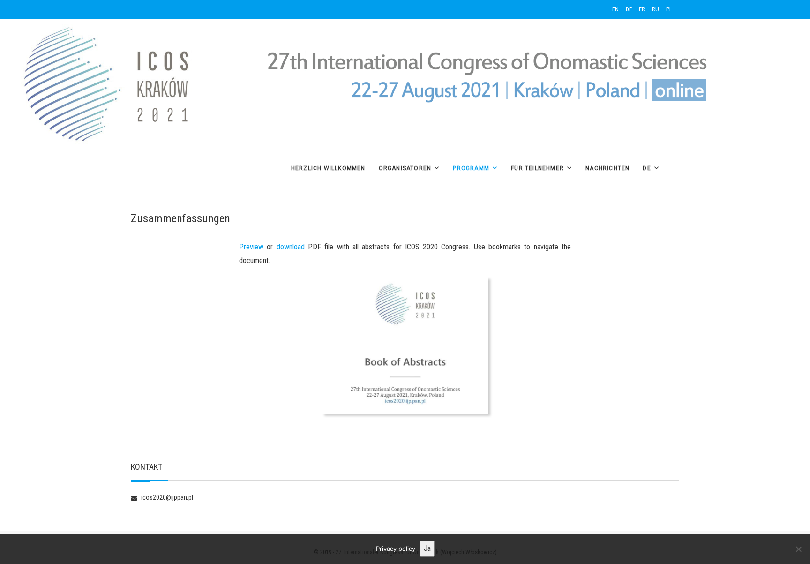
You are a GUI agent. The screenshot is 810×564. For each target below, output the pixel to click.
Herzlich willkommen (328, 168)
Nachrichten (607, 168)
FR (642, 9)
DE (629, 9)
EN (615, 9)
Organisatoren (405, 168)
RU (655, 9)
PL (669, 9)
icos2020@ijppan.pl (166, 497)
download (291, 246)
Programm (471, 168)
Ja (427, 548)
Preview (251, 246)
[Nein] (798, 549)
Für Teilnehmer (537, 168)
